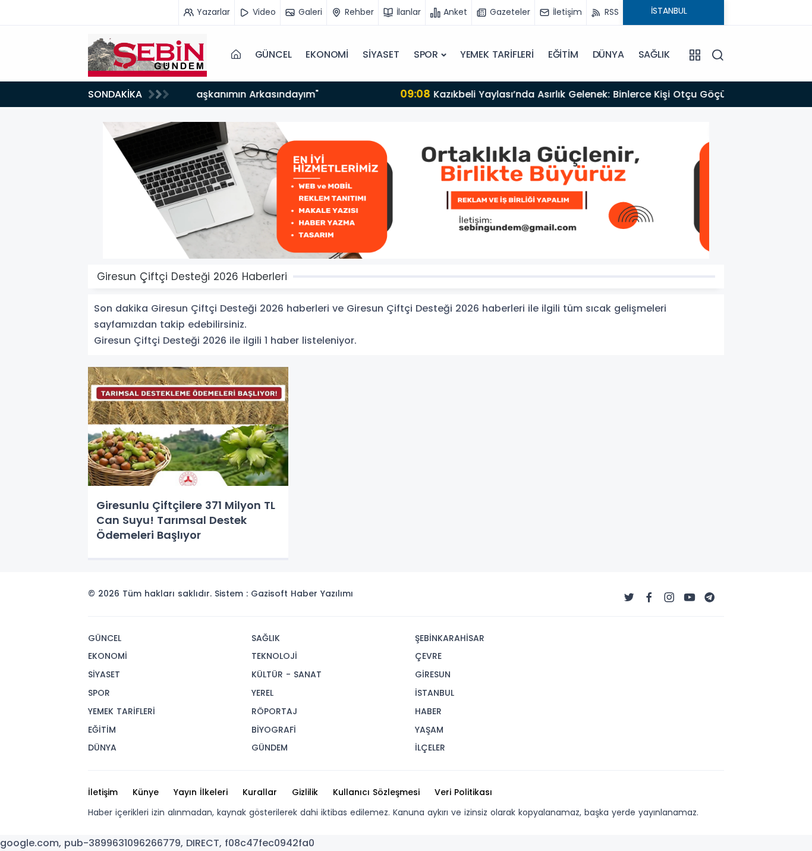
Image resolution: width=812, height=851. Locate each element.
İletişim (103, 792)
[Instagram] (669, 597)
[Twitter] (629, 597)
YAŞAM (429, 730)
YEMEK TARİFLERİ (497, 54)
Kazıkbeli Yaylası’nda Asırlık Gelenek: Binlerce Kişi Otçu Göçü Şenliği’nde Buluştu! (411, 93)
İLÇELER (430, 747)
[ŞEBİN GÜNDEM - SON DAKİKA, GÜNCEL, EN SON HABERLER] (147, 55)
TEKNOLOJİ (274, 656)
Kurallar (260, 792)
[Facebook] (649, 597)
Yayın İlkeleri (201, 792)
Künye (146, 792)
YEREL (262, 693)
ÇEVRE (428, 656)
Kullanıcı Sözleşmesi (376, 792)
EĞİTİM (563, 54)
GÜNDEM (269, 747)
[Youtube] (689, 597)
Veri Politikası (463, 792)
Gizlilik (305, 792)
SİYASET (381, 54)
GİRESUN (433, 674)
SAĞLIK (654, 54)
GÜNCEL (273, 54)
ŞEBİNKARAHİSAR (449, 638)
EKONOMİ (327, 54)
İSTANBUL (434, 693)
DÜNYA (608, 54)
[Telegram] (710, 597)
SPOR (426, 54)
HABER (428, 711)
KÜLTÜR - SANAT (286, 674)
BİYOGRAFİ (273, 730)
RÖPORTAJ (274, 711)
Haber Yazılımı (322, 593)
